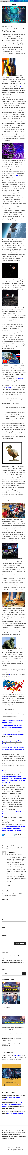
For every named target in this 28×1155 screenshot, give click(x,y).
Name (4, 920)
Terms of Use (16, 1151)
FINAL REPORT (17, 1055)
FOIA (8, 1149)
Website (4, 935)
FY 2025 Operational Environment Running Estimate (12, 1104)
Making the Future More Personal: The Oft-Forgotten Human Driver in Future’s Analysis (13, 749)
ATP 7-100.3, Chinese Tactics (15, 1113)
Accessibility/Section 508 (17, 1149)
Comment (5, 899)
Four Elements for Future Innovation (13, 734)
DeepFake (8, 387)
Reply (8, 885)
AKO (9, 1147)
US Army (13, 1147)
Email (4, 927)
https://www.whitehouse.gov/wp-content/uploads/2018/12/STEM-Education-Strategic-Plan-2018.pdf (13, 828)
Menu (14, 4)
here (8, 1007)
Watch (4, 1027)
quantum (15, 175)
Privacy (10, 1151)
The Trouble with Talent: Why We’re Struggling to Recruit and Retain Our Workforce (12, 741)
